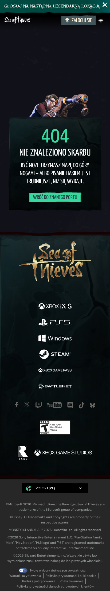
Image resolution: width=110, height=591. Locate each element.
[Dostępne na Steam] (55, 355)
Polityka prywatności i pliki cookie (71, 576)
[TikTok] (81, 405)
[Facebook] (16, 404)
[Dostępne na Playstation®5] (55, 323)
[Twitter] (27, 404)
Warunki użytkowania (25, 576)
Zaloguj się (82, 20)
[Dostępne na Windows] (55, 339)
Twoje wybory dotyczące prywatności (58, 570)
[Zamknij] (105, 4)
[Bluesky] (92, 405)
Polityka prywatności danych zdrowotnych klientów (55, 586)
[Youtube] (54, 405)
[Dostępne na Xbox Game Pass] (55, 371)
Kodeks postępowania (39, 581)
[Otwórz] (101, 20)
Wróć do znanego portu (55, 197)
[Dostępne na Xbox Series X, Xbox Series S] (55, 307)
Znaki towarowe (71, 581)
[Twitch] (38, 405)
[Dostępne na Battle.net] (55, 387)
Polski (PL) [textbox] (45, 488)
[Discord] (70, 405)
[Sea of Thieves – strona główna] (31, 20)
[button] (55, 488)
